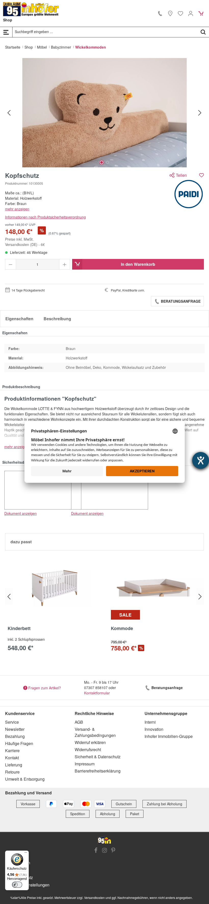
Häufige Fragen (19, 743)
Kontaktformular (97, 692)
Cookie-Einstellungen (29, 885)
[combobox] (105, 32)
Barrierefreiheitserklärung (98, 771)
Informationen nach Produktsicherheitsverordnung (45, 217)
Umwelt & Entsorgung (25, 779)
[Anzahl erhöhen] (64, 264)
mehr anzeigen (17, 208)
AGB (79, 722)
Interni (150, 722)
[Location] (170, 13)
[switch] (17, 885)
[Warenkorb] (201, 13)
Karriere (12, 750)
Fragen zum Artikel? (44, 687)
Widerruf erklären (90, 742)
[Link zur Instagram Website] (104, 850)
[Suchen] (203, 32)
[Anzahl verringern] (10, 264)
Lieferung (13, 765)
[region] (104, 112)
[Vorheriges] (9, 112)
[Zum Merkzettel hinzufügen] (201, 175)
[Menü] (6, 32)
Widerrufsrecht (88, 749)
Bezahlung (15, 736)
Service (12, 722)
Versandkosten (94, 897)
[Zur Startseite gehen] (31, 9)
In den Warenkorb (138, 264)
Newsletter (14, 729)
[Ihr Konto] (191, 13)
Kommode (122, 628)
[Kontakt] (160, 13)
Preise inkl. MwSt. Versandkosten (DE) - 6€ (25, 242)
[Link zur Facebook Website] (96, 850)
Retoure (12, 772)
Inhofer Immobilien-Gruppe (169, 736)
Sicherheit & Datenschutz (98, 757)
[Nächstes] (200, 112)
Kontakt (12, 758)
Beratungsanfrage (180, 301)
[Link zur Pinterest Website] (113, 850)
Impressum (85, 764)
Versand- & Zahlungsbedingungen (95, 732)
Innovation (154, 729)
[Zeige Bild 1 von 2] (101, 162)
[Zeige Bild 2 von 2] (107, 162)
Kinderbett (19, 628)
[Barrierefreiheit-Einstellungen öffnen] (200, 460)
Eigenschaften (19, 319)
